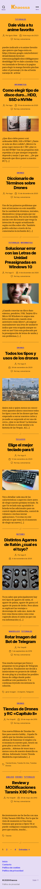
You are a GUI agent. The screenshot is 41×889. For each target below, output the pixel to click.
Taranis (8, 836)
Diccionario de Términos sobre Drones (20, 183)
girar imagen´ (11, 692)
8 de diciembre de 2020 (28, 273)
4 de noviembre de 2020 (22, 559)
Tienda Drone (10, 763)
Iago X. (11, 273)
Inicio (4, 861)
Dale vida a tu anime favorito (20, 27)
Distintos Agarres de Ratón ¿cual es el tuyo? (20, 544)
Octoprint (21, 692)
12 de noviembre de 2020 (22, 459)
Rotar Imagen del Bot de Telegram (20, 639)
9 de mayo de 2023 (30, 35)
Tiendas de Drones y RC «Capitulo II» (20, 711)
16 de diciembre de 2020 (28, 105)
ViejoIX (23, 647)
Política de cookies (11, 867)
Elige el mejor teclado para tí (20, 447)
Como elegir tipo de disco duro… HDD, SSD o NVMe (21, 95)
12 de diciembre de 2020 (28, 193)
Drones (20, 173)
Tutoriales (20, 19)
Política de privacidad (12, 870)
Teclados (20, 439)
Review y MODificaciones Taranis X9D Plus (20, 787)
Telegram (30, 692)
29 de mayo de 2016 (29, 719)
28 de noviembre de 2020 (22, 367)
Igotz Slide (13, 35)
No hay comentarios (22, 39)
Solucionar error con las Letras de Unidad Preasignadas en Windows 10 (20, 257)
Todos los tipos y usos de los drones (20, 355)
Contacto (6, 864)
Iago (11, 105)
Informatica (20, 85)
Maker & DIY (14, 631)
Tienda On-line (23, 763)
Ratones (20, 534)
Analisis (10, 777)
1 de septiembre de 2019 (22, 651)
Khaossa (13, 880)
